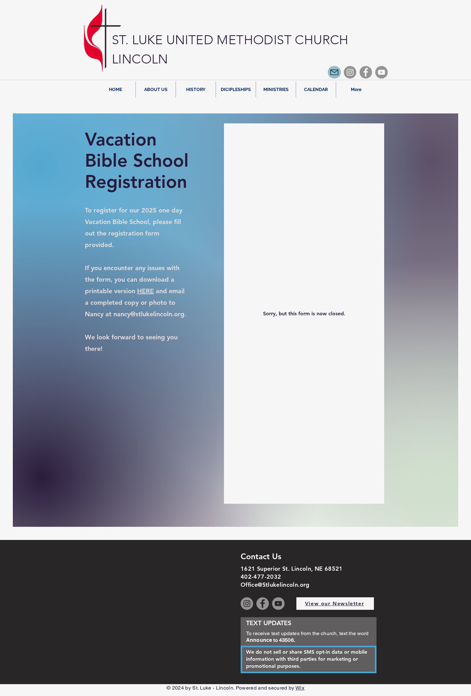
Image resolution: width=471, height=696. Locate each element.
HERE (145, 291)
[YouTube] (381, 72)
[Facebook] (365, 72)
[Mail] (334, 72)
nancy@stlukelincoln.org (149, 314)
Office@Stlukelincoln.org (275, 584)
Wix (299, 688)
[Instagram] (350, 72)
